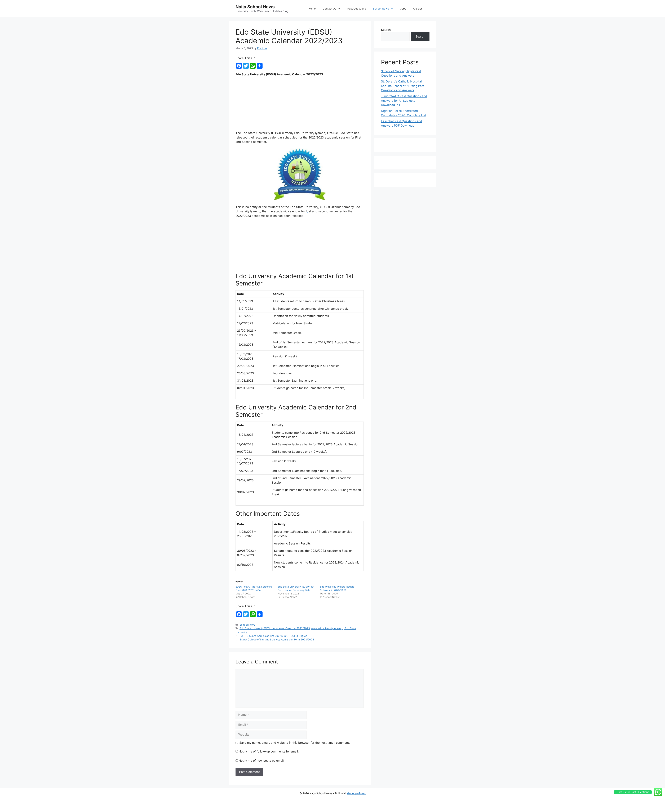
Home (312, 8)
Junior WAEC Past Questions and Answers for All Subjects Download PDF (404, 100)
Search (386, 29)
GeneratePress (356, 793)
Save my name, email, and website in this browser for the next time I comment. (294, 742)
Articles (418, 8)
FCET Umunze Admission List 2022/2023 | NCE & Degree (273, 635)
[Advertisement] (300, 105)
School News (381, 8)
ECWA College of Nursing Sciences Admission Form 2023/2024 (277, 639)
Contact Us (329, 8)
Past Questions (356, 8)
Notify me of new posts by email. (262, 760)
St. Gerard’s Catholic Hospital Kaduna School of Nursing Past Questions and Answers (402, 86)
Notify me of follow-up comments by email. (269, 751)
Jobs (403, 8)
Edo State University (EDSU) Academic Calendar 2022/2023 (275, 628)
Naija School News (255, 6)
